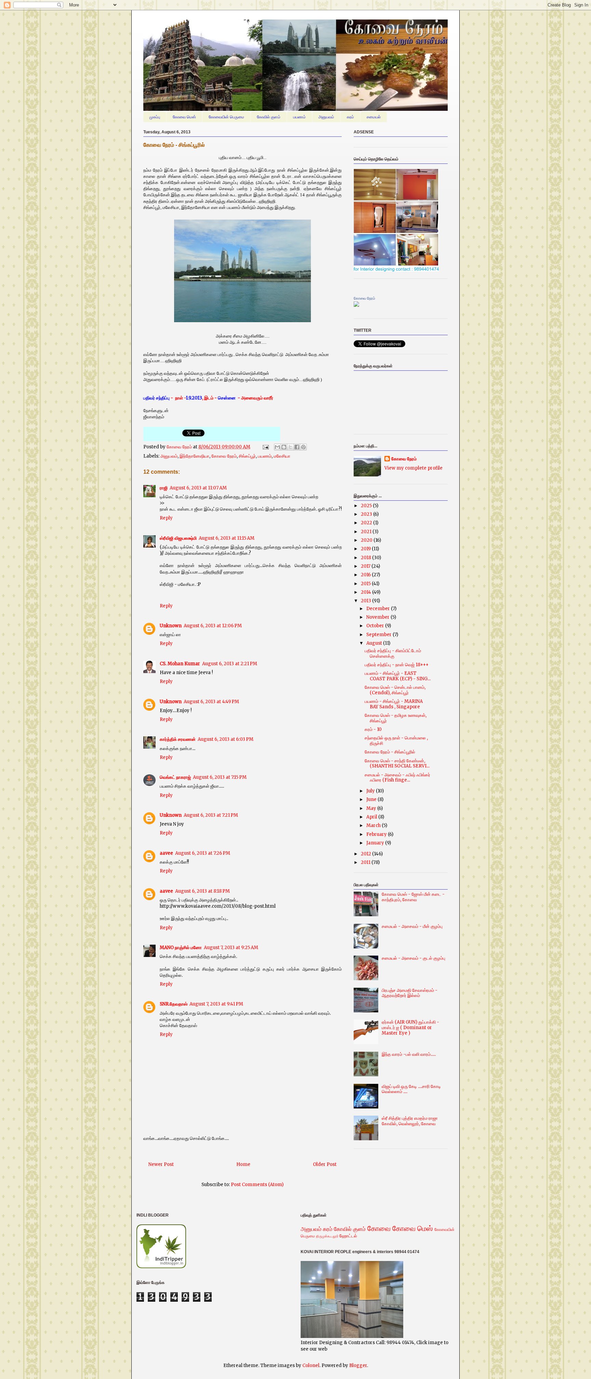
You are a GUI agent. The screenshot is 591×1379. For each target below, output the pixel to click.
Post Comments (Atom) (257, 1184)
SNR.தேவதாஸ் (173, 1004)
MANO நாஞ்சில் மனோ (181, 947)
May (371, 808)
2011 (366, 862)
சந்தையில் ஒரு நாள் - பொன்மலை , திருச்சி (396, 740)
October (375, 626)
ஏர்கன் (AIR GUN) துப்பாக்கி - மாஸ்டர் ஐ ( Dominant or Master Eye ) (410, 1027)
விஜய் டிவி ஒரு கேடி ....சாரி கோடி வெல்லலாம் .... (411, 1089)
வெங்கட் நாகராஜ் (175, 777)
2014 (366, 592)
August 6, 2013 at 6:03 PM (225, 739)
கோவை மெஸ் (184, 117)
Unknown (171, 626)
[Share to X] (290, 447)
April (372, 817)
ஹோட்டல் (348, 1236)
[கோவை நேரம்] (356, 305)
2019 (366, 549)
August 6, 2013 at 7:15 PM (220, 777)
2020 (367, 540)
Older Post (325, 1164)
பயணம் (299, 117)
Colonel (310, 1365)
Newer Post (161, 1164)
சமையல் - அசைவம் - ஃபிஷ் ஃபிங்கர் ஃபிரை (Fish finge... (397, 777)
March (374, 825)
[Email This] (277, 447)
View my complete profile (413, 468)
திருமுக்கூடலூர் (327, 1236)
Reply (166, 518)
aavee (166, 853)
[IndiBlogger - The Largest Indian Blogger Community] (161, 1267)
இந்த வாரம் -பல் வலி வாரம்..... (409, 1054)
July (371, 791)
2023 (367, 514)
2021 (366, 532)
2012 (366, 854)
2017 (366, 566)
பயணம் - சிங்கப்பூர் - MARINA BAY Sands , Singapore (394, 704)
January (375, 843)
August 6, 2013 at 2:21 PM (229, 664)
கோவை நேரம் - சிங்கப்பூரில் (390, 752)
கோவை (379, 1228)
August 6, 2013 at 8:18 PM (202, 891)
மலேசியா (282, 456)
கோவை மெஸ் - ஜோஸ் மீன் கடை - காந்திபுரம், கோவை (413, 897)
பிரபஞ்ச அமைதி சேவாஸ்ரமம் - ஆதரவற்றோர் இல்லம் (409, 993)
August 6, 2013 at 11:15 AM (226, 538)
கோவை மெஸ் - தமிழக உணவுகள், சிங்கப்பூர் (395, 718)
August (374, 643)
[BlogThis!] (283, 447)
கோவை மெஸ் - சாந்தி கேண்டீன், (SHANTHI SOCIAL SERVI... (397, 763)
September (379, 635)
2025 (367, 506)
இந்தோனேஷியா (194, 456)
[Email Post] (265, 447)
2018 (366, 558)
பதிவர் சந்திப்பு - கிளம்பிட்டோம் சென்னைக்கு (393, 653)
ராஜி (164, 488)
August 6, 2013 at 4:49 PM (211, 702)
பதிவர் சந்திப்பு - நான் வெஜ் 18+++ (397, 665)
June (372, 799)
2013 (366, 601)
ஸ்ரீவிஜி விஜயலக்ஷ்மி (178, 538)
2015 (366, 584)
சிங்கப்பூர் (247, 456)
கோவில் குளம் (268, 117)
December (378, 609)
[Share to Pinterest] (303, 447)
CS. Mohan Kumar (180, 664)
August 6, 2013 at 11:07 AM (198, 488)
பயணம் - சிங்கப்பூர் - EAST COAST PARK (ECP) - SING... (398, 676)
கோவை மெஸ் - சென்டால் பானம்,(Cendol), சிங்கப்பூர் (395, 690)
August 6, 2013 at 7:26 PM (202, 853)
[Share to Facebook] (296, 447)
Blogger (358, 1365)
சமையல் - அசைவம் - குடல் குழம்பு (413, 958)
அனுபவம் (326, 117)
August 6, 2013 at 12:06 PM (213, 626)
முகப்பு (154, 117)
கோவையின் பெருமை (226, 117)
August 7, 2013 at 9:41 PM (216, 1004)
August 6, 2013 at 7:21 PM (211, 815)
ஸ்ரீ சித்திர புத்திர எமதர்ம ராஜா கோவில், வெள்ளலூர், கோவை (410, 1121)
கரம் (350, 117)
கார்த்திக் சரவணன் (178, 739)
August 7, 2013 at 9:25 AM (231, 947)
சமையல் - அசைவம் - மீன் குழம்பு (412, 926)
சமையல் (374, 117)
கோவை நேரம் (180, 447)
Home (243, 1164)
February (377, 834)
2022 (367, 523)
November (378, 617)
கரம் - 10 (373, 729)
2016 (366, 575)
